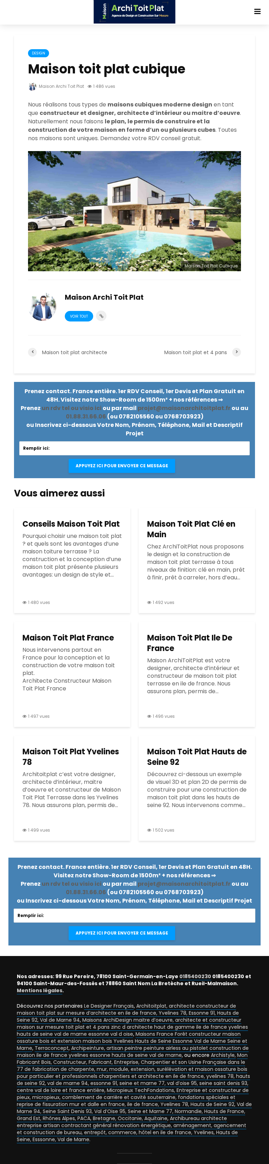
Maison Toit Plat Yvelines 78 (70, 757)
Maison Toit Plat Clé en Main (191, 529)
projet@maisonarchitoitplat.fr (184, 408)
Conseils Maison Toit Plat (71, 524)
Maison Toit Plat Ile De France (189, 643)
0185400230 (195, 976)
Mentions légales (39, 990)
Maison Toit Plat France (68, 638)
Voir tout (79, 316)
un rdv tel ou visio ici (72, 408)
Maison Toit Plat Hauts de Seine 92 (197, 757)
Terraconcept (52, 1048)
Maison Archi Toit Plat (61, 86)
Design (38, 53)
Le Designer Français (109, 1005)
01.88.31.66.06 (86, 416)
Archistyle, (223, 1055)
